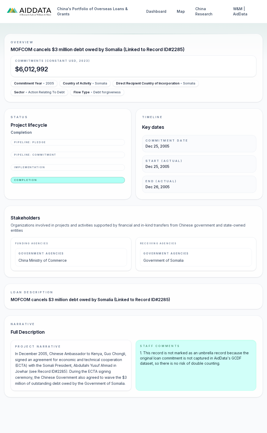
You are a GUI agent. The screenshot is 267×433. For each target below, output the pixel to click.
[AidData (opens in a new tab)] (29, 11)
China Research (204, 11)
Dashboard (156, 11)
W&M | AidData (240, 11)
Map (181, 11)
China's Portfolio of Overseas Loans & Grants (92, 11)
